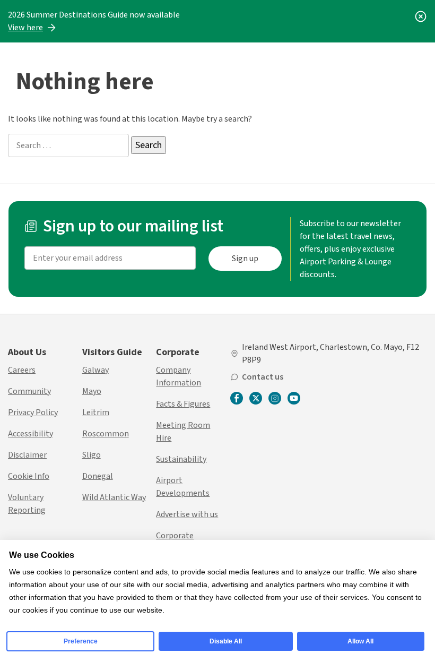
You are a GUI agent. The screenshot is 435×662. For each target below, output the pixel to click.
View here (25, 27)
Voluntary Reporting (27, 504)
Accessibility (30, 434)
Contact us (262, 377)
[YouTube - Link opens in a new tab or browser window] (294, 398)
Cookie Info (28, 476)
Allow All (360, 641)
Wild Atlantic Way (114, 497)
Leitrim (95, 412)
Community (29, 391)
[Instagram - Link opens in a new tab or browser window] (274, 398)
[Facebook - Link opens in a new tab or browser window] (236, 399)
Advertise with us (187, 514)
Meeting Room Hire (183, 431)
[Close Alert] (420, 14)
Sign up (245, 258)
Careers (22, 370)
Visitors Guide (112, 352)
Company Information (178, 376)
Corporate (177, 352)
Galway (95, 370)
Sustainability (181, 459)
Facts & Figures (183, 404)
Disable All (226, 641)
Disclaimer (27, 455)
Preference (81, 641)
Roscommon (105, 434)
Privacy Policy (33, 412)
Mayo (91, 391)
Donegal (97, 476)
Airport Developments (183, 487)
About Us (27, 352)
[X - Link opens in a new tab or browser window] (255, 398)
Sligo (91, 455)
